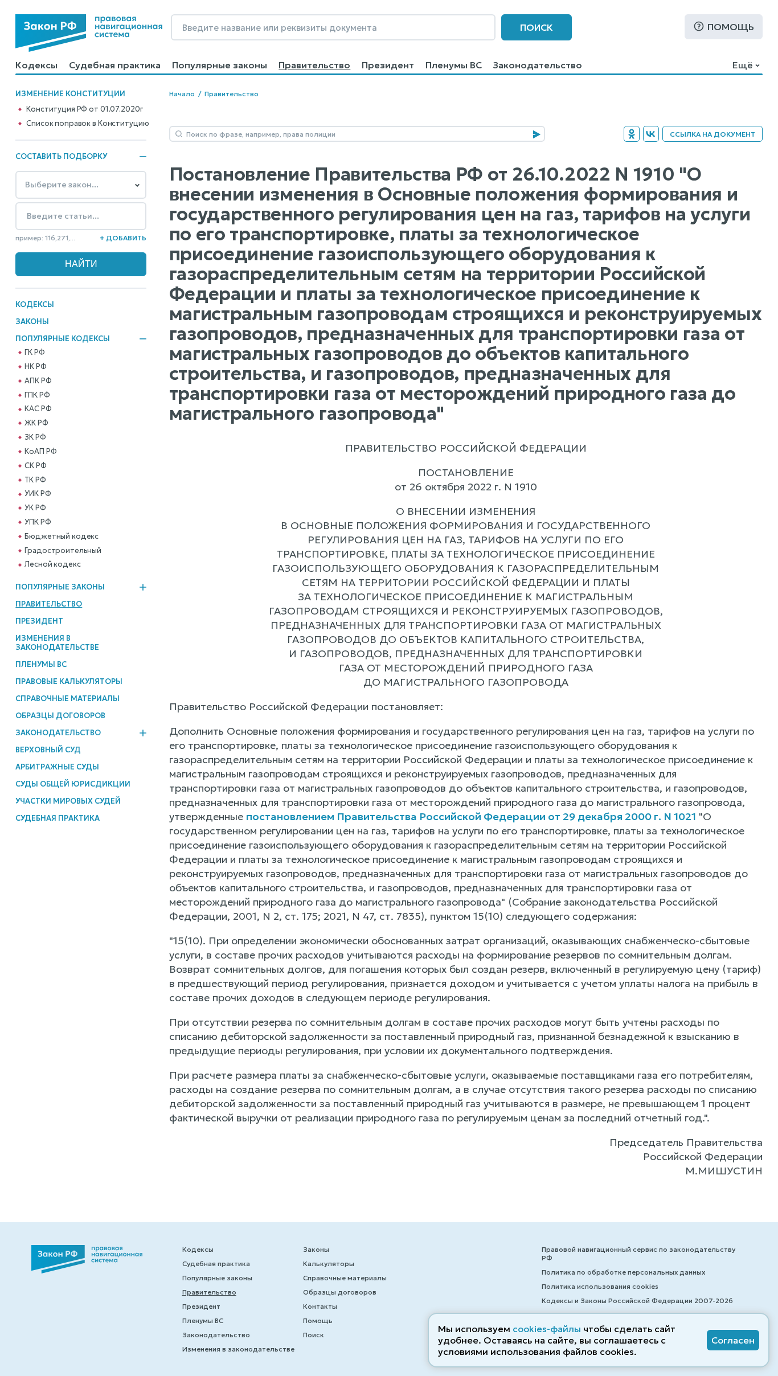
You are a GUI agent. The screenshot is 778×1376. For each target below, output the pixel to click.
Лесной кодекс (52, 564)
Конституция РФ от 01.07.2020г (84, 109)
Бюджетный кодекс (61, 536)
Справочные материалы (67, 698)
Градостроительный (62, 550)
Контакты (320, 1306)
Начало (182, 93)
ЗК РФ (35, 437)
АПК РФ (37, 381)
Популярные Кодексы (62, 338)
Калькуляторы (328, 1263)
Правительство (314, 65)
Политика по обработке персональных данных (623, 1272)
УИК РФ (37, 493)
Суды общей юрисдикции (72, 784)
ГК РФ (34, 352)
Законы (32, 321)
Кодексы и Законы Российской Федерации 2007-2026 (637, 1300)
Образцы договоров (60, 715)
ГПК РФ (37, 395)
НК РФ (35, 366)
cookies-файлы (547, 1328)
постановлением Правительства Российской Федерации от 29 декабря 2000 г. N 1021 (471, 816)
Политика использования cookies (600, 1286)
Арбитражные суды (57, 767)
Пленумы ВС (453, 65)
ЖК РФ (36, 423)
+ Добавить (123, 238)
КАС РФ (37, 408)
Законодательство (537, 65)
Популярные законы (219, 65)
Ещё (742, 65)
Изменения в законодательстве (57, 642)
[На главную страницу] (88, 33)
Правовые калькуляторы (68, 681)
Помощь (730, 26)
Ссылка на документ (712, 134)
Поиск (536, 27)
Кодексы (36, 65)
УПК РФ (37, 522)
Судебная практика (115, 65)
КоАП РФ (40, 451)
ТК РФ (35, 480)
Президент (388, 65)
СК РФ (35, 465)
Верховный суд (48, 750)
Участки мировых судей (68, 801)
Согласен (733, 1340)
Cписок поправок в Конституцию (87, 123)
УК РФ (35, 508)
